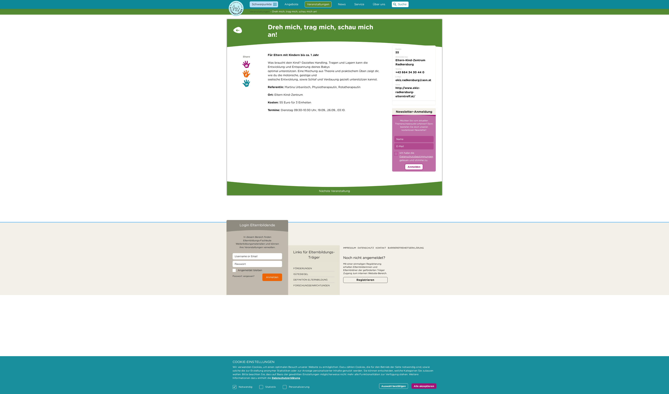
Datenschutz (366, 248)
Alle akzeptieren (424, 386)
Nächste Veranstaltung (334, 191)
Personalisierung (299, 386)
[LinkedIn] (246, 83)
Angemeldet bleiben (250, 270)
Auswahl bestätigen (393, 386)
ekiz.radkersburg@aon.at (413, 80)
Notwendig (245, 386)
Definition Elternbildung (310, 279)
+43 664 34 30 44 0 (409, 72)
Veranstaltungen (260, 11)
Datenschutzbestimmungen (416, 156)
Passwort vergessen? (243, 276)
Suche (402, 4)
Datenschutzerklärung (286, 378)
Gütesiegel (300, 274)
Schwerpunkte (262, 4)
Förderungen (302, 268)
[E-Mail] (246, 64)
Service (359, 4)
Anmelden (414, 166)
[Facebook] (246, 74)
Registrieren (365, 280)
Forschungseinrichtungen (311, 285)
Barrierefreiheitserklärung (406, 248)
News (342, 4)
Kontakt (381, 248)
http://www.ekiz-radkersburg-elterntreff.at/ (407, 92)
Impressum (349, 248)
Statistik (270, 386)
